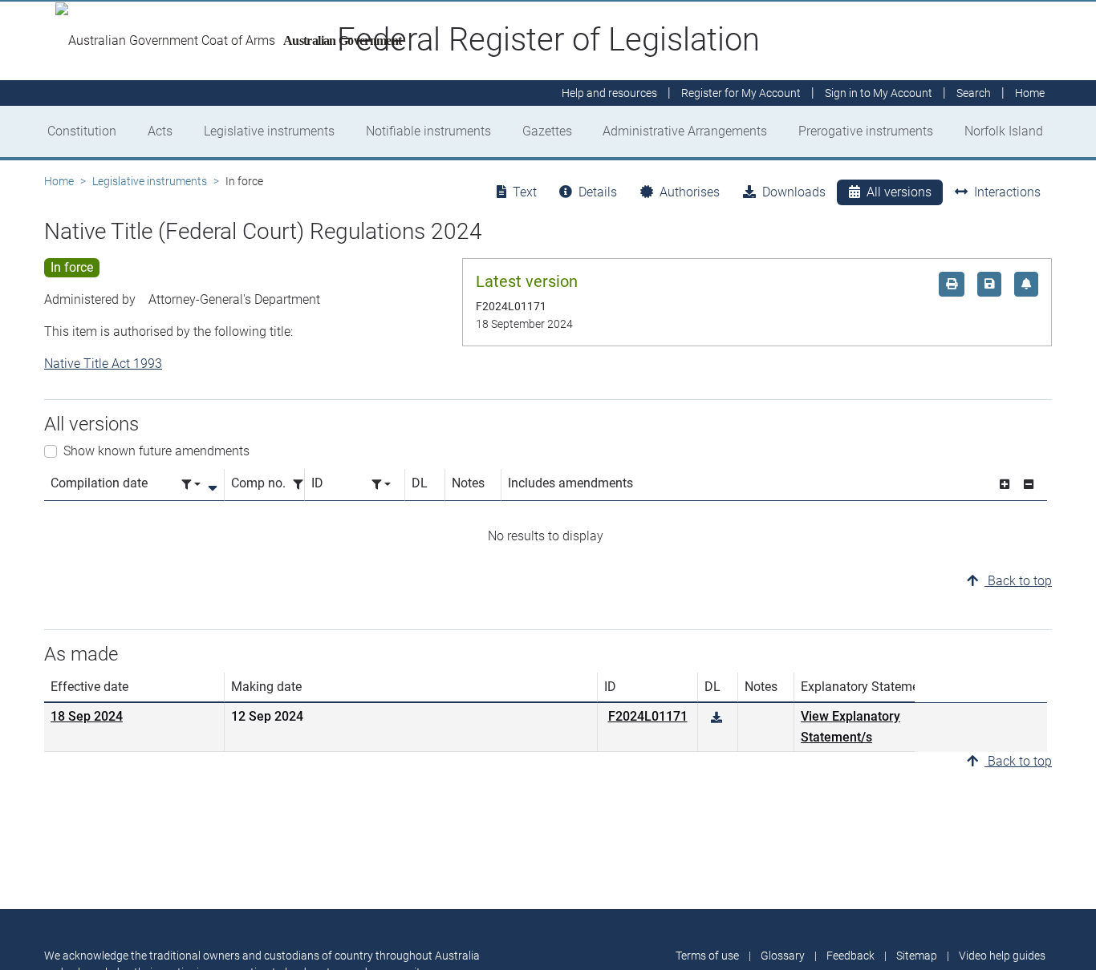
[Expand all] (1004, 484)
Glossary (783, 955)
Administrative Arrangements (685, 131)
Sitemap (916, 955)
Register (741, 93)
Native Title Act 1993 (103, 363)
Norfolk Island (1003, 131)
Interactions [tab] (1007, 192)
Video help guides (1002, 955)
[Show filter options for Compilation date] (191, 484)
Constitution (81, 131)
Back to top (1018, 580)
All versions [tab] (899, 192)
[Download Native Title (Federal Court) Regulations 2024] (716, 718)
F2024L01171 (648, 716)
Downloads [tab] (794, 192)
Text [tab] (525, 192)
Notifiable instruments (428, 131)
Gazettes (547, 131)
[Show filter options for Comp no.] (302, 484)
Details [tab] (597, 192)
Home (59, 181)
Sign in (878, 93)
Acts (160, 131)
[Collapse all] (1029, 484)
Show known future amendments (156, 451)
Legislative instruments (269, 131)
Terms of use (707, 955)
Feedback (850, 955)
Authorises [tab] (690, 192)
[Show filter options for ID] (381, 484)
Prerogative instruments (865, 131)
